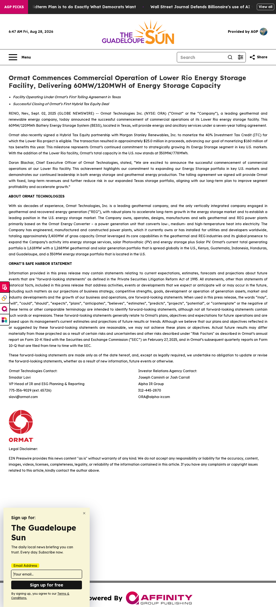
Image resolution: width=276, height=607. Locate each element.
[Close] (84, 513)
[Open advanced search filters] (240, 57)
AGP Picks (14, 7)
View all (265, 7)
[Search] (230, 57)
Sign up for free (46, 585)
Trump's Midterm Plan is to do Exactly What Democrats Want (74, 6)
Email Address (25, 565)
